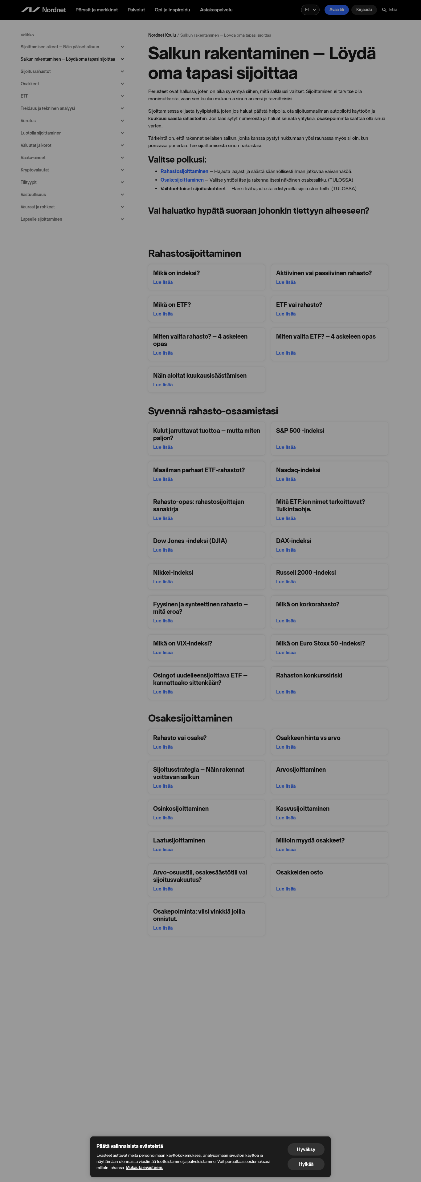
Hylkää (306, 1164)
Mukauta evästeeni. (144, 1167)
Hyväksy (306, 1149)
